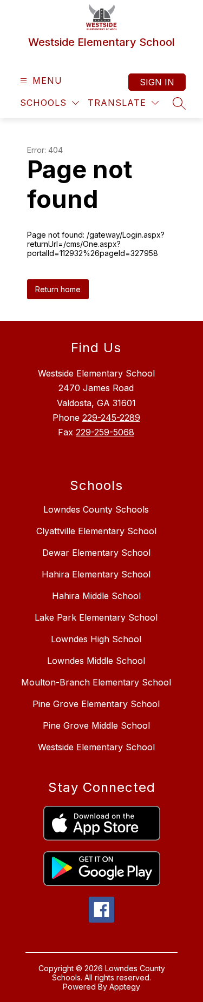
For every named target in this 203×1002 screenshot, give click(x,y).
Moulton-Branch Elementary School (96, 682)
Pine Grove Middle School (96, 725)
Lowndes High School (96, 639)
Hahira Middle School (96, 595)
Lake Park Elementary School (96, 617)
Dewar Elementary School (96, 552)
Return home (58, 289)
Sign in (157, 82)
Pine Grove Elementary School (96, 703)
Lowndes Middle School (96, 660)
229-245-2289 (111, 417)
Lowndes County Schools (96, 509)
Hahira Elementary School (96, 574)
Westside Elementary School (96, 747)
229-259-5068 (105, 432)
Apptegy (124, 986)
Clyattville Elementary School (96, 531)
